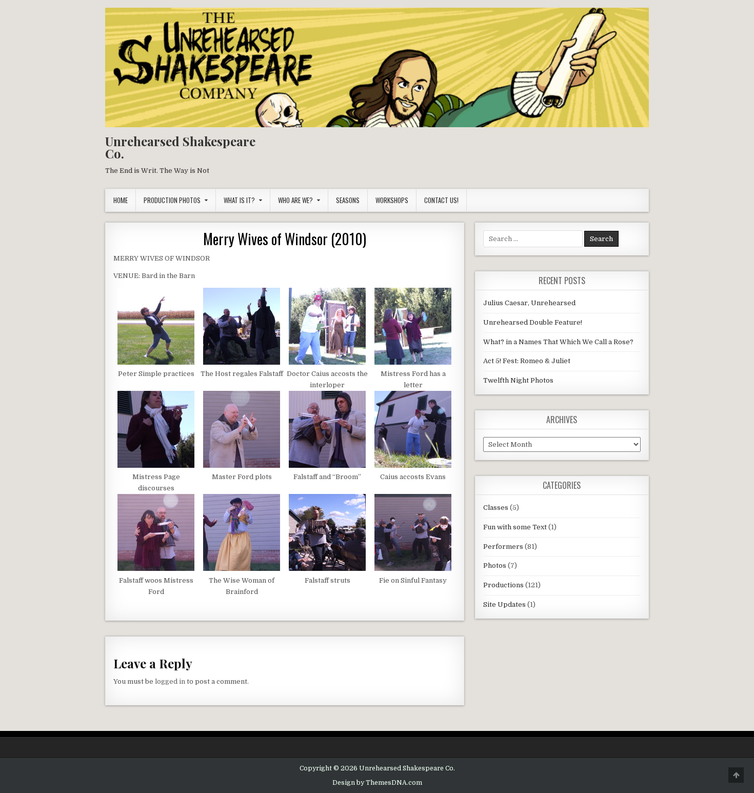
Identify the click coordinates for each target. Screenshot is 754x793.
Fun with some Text (515, 527)
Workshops (391, 200)
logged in (170, 681)
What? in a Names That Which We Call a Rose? (558, 342)
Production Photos (172, 200)
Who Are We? (295, 200)
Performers (503, 546)
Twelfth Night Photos (518, 380)
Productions (503, 585)
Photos (494, 565)
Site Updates (504, 604)
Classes (495, 507)
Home (120, 200)
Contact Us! (441, 200)
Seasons (348, 200)
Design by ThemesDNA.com (377, 782)
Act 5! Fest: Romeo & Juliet (526, 361)
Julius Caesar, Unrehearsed (529, 303)
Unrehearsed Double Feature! (532, 322)
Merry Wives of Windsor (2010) (284, 238)
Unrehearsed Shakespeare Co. (180, 147)
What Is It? (239, 200)
